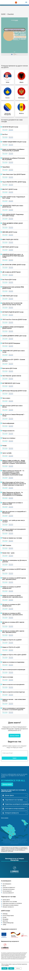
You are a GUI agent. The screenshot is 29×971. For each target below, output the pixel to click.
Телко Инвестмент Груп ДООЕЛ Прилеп (13, 174)
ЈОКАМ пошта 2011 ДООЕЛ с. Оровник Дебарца (13, 360)
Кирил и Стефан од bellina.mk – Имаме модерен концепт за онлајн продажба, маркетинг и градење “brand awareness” (14, 462)
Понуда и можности (8, 430)
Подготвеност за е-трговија (14, 800)
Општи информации (8, 423)
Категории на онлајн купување (15, 808)
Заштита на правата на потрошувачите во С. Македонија (14, 530)
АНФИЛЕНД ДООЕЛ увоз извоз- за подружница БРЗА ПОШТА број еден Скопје (13, 256)
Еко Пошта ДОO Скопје (9, 279)
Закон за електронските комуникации (13, 669)
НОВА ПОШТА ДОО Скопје (9, 296)
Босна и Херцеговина (8, 915)
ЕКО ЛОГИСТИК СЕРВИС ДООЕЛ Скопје (13, 264)
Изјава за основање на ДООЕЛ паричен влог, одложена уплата (14, 578)
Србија (4, 924)
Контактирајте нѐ (7, 891)
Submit (14, 758)
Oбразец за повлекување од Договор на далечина (14, 561)
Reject (11, 968)
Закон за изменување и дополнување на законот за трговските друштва (13, 709)
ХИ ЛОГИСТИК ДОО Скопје (10, 127)
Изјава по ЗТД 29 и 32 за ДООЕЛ (11, 640)
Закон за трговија (7, 677)
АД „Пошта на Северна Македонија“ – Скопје (13, 415)
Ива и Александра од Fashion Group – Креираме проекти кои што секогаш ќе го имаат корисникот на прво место (14, 484)
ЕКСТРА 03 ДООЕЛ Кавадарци (11, 343)
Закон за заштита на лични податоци (13, 692)
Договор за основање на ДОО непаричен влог (11, 605)
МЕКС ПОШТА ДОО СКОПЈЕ (10, 239)
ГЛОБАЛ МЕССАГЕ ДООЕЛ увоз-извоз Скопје (13, 351)
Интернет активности (12, 813)
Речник (4, 445)
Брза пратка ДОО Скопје (9, 368)
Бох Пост (5, 134)
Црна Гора (5, 921)
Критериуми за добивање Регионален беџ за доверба (13, 158)
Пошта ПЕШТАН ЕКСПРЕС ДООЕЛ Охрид (14, 182)
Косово (4, 917)
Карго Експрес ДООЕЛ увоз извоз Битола (12, 406)
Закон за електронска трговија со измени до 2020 (12, 503)
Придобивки (6, 167)
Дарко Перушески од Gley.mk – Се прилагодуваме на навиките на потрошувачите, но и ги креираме (12, 494)
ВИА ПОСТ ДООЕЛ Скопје (9, 189)
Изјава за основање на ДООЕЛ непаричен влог (11, 587)
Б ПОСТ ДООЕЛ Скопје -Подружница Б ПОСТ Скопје (13, 197)
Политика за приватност (9, 887)
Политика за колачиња (8, 889)
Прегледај (5, 129)
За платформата (7, 883)
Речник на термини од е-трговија (12, 538)
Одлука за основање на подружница (13, 662)
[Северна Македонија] (8, 1)
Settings (18, 968)
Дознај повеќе (14, 735)
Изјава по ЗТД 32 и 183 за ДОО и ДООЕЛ (14, 654)
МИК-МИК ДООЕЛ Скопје (9, 232)
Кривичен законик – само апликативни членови (14, 700)
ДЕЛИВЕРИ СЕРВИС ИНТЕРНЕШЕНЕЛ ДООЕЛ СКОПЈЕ (13, 327)
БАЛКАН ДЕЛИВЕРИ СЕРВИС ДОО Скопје (14, 336)
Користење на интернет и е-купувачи (16, 804)
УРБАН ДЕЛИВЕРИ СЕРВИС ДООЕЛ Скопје (12, 224)
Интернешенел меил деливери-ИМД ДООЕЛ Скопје (13, 287)
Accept (4, 968)
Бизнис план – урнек (8, 553)
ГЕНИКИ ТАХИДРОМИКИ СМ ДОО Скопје (14, 142)
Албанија (5, 913)
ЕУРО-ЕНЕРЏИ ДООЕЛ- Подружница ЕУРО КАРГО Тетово (13, 215)
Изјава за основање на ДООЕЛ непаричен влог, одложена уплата (12, 596)
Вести (4, 885)
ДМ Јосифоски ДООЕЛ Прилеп (11, 272)
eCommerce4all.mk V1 (8, 892)
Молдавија (5, 919)
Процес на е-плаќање (8, 438)
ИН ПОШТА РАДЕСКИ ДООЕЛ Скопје (12, 312)
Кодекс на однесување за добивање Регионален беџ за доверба (13, 150)
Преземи (11, 129)
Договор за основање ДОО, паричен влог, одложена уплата (13, 631)
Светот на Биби (6, 453)
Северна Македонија (8, 922)
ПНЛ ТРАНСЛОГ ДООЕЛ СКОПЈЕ (11, 376)
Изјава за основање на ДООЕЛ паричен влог (14, 569)
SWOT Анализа (6, 545)
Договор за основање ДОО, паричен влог (13, 623)
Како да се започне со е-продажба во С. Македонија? (14, 512)
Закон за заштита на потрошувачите (13, 684)
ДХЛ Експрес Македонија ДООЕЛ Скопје (14, 390)
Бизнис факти (9, 795)
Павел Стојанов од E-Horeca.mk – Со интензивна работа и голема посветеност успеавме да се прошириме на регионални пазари (13, 473)
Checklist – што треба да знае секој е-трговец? (13, 521)
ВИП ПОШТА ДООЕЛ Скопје (10, 247)
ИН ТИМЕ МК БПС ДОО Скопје (11, 383)
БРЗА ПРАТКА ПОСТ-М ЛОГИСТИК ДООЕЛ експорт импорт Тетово (12, 304)
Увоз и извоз (6, 398)
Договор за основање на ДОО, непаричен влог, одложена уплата (12, 614)
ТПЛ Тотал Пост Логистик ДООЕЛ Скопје (14, 319)
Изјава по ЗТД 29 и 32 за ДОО (11, 647)
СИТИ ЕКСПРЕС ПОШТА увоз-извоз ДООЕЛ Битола (12, 206)
